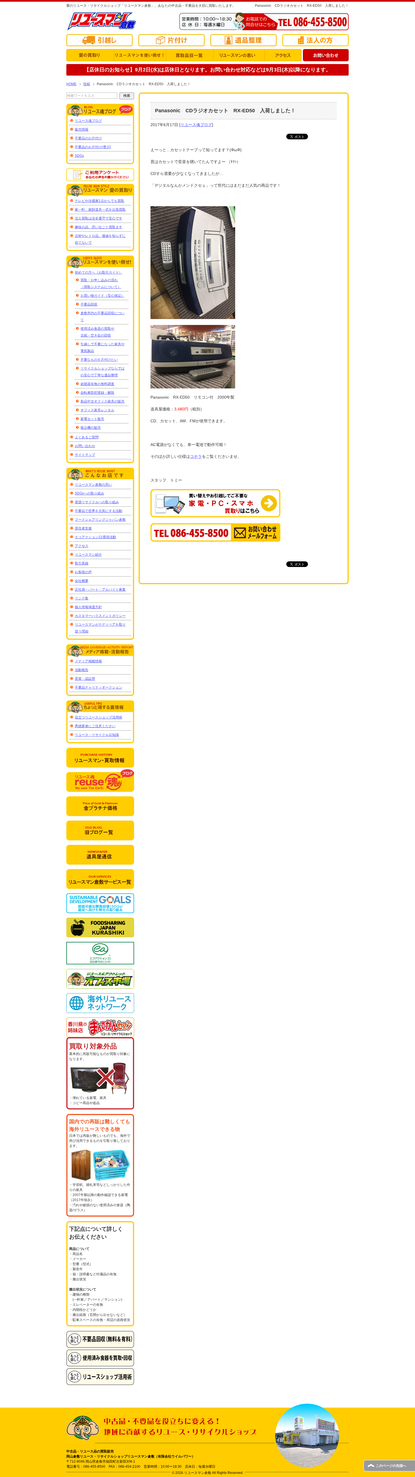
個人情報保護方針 (88, 607)
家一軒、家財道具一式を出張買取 (100, 210)
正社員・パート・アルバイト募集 (100, 590)
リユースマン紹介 (88, 555)
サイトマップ (85, 455)
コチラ (196, 456)
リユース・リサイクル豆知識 (97, 735)
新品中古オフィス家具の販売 (102, 401)
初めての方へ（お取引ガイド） (98, 272)
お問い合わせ (85, 446)
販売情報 (81, 129)
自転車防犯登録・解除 (97, 393)
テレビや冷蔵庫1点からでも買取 (99, 201)
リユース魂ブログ (196, 124)
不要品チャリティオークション (98, 687)
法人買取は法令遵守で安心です (98, 218)
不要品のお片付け (88, 138)
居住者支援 (83, 528)
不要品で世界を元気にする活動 (98, 511)
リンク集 (81, 598)
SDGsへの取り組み (89, 493)
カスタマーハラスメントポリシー (100, 616)
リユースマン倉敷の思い (93, 485)
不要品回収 (88, 304)
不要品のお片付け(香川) (93, 147)
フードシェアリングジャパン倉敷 (100, 520)
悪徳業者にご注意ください (95, 726)
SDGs (79, 156)
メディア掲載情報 (88, 661)
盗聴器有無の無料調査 (97, 384)
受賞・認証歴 (85, 679)
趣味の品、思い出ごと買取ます (98, 227)
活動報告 (81, 670)
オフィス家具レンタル (97, 410)
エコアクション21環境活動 (95, 537)
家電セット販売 (92, 419)
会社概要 (81, 581)
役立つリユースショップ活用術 (98, 717)
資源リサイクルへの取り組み (97, 502)
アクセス (81, 546)
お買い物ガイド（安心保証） (102, 296)
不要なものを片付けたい (99, 360)
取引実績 (81, 563)
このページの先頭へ (391, 1466)
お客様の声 (83, 572)
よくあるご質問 (87, 437)
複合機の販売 (90, 428)
